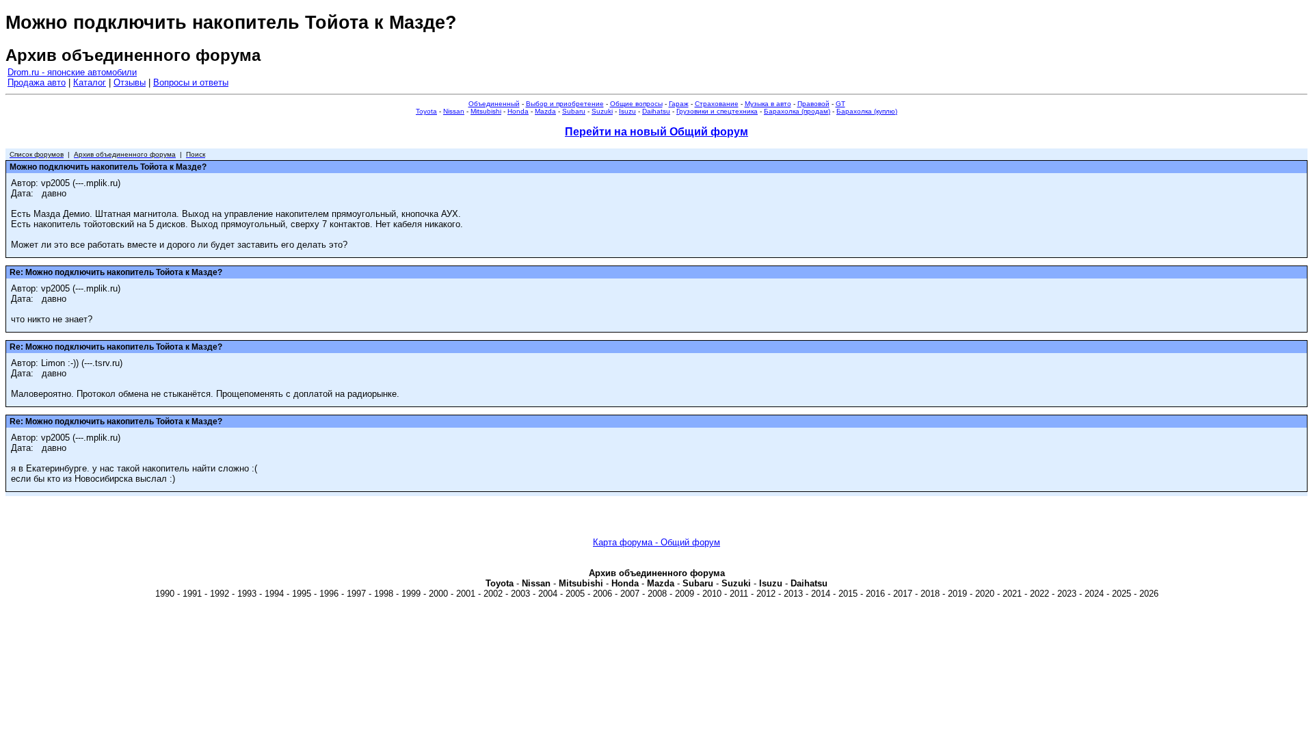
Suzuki (602, 111)
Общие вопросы (636, 103)
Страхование (717, 103)
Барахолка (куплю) (866, 111)
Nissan (453, 111)
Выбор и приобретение (565, 103)
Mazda (545, 111)
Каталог (89, 82)
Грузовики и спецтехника (717, 111)
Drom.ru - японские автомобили (72, 72)
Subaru (573, 111)
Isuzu (627, 111)
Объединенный (494, 103)
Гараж (679, 103)
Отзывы (130, 82)
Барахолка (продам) (797, 111)
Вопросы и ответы (190, 82)
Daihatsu (656, 111)
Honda (518, 111)
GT (840, 103)
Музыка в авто (768, 103)
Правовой (813, 103)
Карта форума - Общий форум (656, 542)
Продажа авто (37, 82)
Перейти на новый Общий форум (656, 132)
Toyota (426, 111)
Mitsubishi (485, 111)
